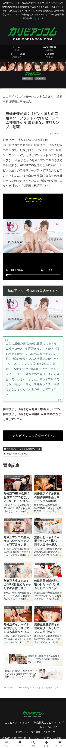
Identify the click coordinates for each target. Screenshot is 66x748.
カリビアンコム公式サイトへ (33, 436)
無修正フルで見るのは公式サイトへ (33, 291)
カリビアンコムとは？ (17, 722)
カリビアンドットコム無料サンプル (23, 449)
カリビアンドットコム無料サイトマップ (33, 732)
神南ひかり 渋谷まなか (17, 454)
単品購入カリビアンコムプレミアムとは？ (49, 724)
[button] (59, 544)
